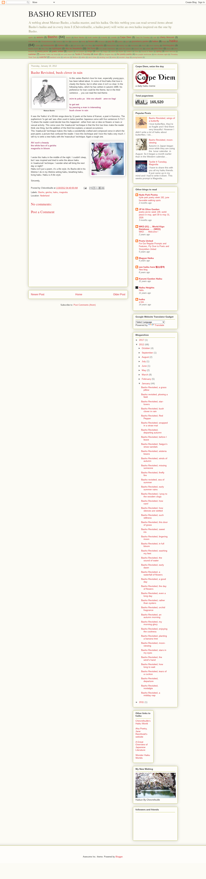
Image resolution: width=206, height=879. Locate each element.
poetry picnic (42, 51)
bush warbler (93, 37)
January (146, 383)
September (148, 352)
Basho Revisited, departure (149, 679)
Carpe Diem (125, 37)
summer (32, 54)
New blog (143, 269)
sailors (113, 51)
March (145, 374)
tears (96, 54)
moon (144, 45)
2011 (142, 702)
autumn (40, 37)
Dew (67, 41)
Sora (136, 51)
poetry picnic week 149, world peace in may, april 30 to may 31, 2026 (154, 215)
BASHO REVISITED (62, 13)
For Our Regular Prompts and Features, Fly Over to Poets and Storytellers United (154, 246)
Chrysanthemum (47, 41)
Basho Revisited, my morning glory (151, 623)
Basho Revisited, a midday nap (150, 694)
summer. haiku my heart (49, 54)
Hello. (141, 290)
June (144, 366)
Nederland (44, 195)
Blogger (119, 856)
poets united (57, 51)
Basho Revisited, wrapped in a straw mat (154, 424)
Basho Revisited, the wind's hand (151, 658)
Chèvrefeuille (33, 41)
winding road (104, 57)
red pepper (80, 51)
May (144, 370)
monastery (135, 45)
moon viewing (154, 45)
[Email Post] (85, 188)
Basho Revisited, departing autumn (151, 431)
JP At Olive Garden (149, 209)
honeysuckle (48, 45)
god (127, 41)
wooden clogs (124, 57)
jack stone (77, 45)
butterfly (104, 37)
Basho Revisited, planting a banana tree (154, 637)
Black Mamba (79, 37)
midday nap (123, 45)
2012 (142, 344)
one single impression (107, 48)
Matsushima (111, 45)
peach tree (138, 48)
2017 (142, 340)
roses (98, 51)
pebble (148, 48)
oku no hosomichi (73, 48)
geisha (120, 41)
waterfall (43, 57)
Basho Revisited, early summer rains (152, 488)
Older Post (119, 294)
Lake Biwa (88, 45)
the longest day (108, 54)
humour (61, 45)
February (147, 379)
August (146, 357)
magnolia (99, 45)
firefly (83, 41)
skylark (120, 51)
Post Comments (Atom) (85, 305)
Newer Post (37, 294)
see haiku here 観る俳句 (152, 267)
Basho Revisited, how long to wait (152, 665)
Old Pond (91, 48)
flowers (91, 41)
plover (169, 48)
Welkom (75, 57)
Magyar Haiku (146, 258)
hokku (38, 45)
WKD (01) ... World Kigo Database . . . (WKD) (151, 227)
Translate (159, 325)
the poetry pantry (124, 54)
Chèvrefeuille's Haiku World (143, 722)
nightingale (57, 48)
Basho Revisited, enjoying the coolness (154, 630)
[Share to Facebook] (100, 188)
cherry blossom (167, 37)
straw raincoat (170, 51)
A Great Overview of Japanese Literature (142, 746)
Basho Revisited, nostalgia (149, 687)
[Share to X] (96, 188)
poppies (70, 51)
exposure (74, 41)
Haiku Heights (146, 287)
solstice (129, 51)
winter (114, 57)
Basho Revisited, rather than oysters (153, 601)
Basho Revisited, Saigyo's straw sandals (154, 445)
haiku (173, 41)
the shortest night (161, 54)
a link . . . (143, 302)
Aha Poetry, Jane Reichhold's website (141, 732)
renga (89, 51)
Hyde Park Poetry (148, 194)
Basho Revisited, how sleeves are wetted (152, 509)
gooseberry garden (140, 41)
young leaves (137, 57)
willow (83, 57)
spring (159, 51)
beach (68, 37)
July (144, 361)
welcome (66, 57)
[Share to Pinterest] (103, 188)
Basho (52, 37)
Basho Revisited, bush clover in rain (152, 410)
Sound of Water (147, 51)
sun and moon (66, 54)
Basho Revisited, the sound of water (151, 559)
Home (78, 294)
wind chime (92, 57)
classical (59, 41)
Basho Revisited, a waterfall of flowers (152, 573)
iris (69, 45)
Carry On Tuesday (143, 37)
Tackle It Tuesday (82, 54)
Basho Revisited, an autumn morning (151, 616)
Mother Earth (33, 48)
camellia (114, 37)
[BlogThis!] (93, 188)
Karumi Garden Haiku (150, 278)
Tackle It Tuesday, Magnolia (158, 163)
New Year (45, 48)
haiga (164, 41)
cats (154, 37)
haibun (155, 41)
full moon (101, 41)
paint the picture (125, 48)
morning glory (169, 45)
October (146, 348)
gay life (111, 41)
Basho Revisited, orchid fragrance (153, 608)
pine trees (158, 48)
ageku (30, 37)
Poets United (146, 241)
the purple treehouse (143, 54)
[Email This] (90, 188)
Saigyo (105, 51)
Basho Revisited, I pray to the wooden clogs (154, 495)
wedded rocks (55, 57)
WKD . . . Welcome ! (148, 232)
